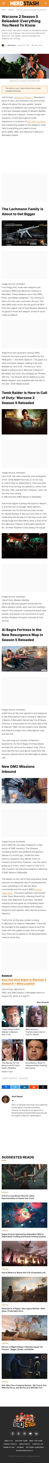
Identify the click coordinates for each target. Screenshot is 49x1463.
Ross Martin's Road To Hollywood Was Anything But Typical (36, 1065)
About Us (8, 1441)
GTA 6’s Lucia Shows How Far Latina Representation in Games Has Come (18, 1197)
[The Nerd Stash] (24, 3)
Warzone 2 (23, 1078)
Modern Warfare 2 (10, 1078)
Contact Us (37, 1444)
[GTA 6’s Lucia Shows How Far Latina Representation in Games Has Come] (24, 1176)
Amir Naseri (12, 45)
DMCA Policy (24, 1444)
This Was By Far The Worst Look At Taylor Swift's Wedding (11, 1065)
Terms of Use (8, 1447)
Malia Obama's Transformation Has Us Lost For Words (35, 1031)
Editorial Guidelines (35, 1447)
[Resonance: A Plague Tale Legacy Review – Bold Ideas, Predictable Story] (24, 1289)
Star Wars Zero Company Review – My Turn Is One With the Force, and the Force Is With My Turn (24, 1386)
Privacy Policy (10, 1444)
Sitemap (20, 1447)
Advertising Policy (24, 1450)
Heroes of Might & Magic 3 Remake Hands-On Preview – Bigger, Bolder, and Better (22, 1348)
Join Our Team (21, 1441)
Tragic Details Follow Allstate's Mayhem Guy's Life (11, 1031)
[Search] (45, 3)
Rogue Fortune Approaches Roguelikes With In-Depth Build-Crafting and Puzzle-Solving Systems (24, 1235)
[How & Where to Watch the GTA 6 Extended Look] (24, 1253)
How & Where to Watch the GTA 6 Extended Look (24, 1272)
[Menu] (3, 3)
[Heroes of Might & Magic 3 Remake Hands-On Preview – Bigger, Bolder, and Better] (24, 1328)
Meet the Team (36, 1441)
